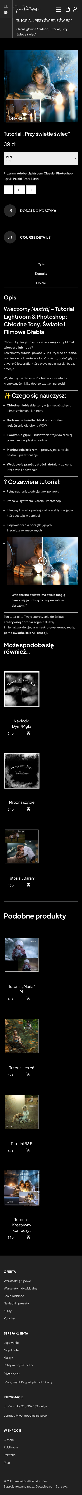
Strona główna (26, 29)
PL (6, 6)
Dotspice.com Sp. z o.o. (52, 1486)
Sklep (43, 29)
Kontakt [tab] (41, 273)
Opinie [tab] (41, 283)
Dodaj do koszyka (38, 210)
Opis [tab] (41, 264)
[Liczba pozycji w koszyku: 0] (68, 9)
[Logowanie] (75, 9)
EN (6, 12)
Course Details (35, 237)
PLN (9, 157)
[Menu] (58, 9)
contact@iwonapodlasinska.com (26, 1416)
